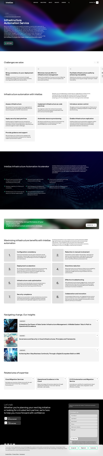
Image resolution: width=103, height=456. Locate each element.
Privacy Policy (15, 454)
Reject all (83, 448)
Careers (64, 2)
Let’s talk (9, 43)
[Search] (69, 2)
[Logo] (9, 2)
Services (35, 2)
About (50, 2)
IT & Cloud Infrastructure (10, 15)
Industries (43, 2)
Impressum (22, 454)
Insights (57, 2)
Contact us (90, 225)
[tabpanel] (19, 75)
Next (97, 62)
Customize (93, 448)
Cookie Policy (8, 454)
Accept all (73, 448)
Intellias (7, 13)
